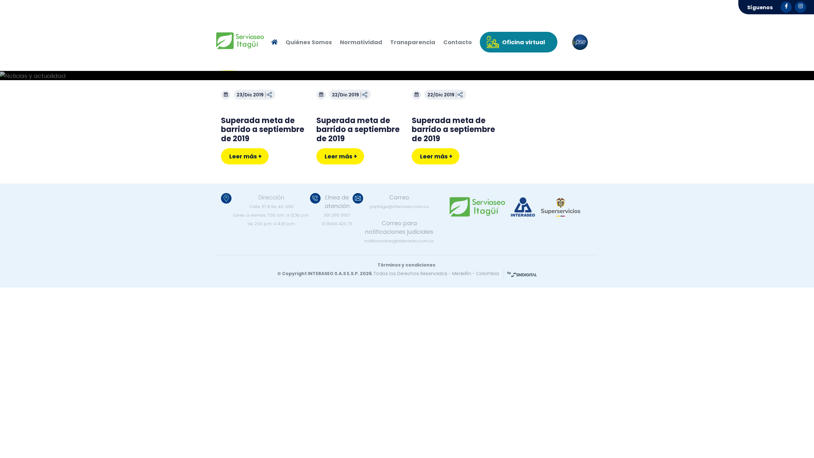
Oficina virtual (523, 42)
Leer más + (245, 156)
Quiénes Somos (309, 42)
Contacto (457, 42)
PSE (580, 42)
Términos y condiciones (406, 265)
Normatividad (361, 42)
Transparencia (412, 42)
